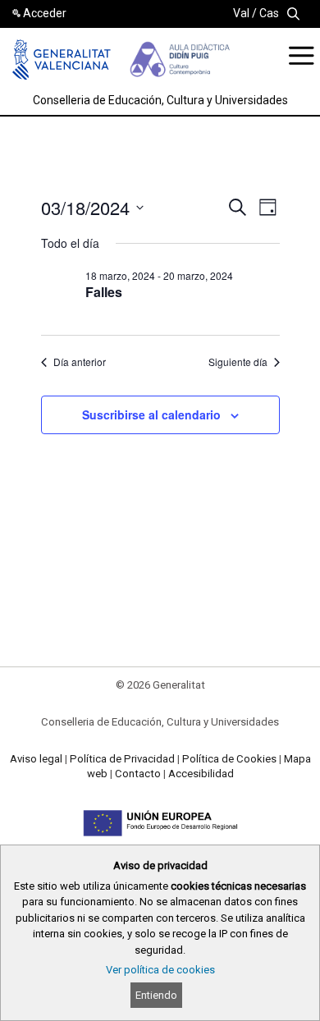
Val (241, 13)
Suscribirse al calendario (151, 414)
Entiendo (156, 995)
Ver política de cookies (160, 970)
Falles (103, 291)
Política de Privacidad (122, 759)
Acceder (44, 13)
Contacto (138, 773)
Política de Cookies (229, 759)
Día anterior (79, 362)
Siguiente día (237, 362)
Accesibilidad (201, 773)
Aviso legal (36, 759)
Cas (269, 13)
